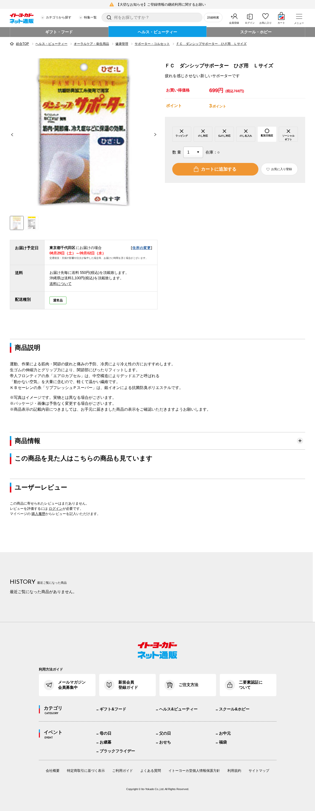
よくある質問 (150, 771)
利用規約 (234, 771)
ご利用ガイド (122, 771)
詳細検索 (213, 17)
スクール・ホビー (256, 32)
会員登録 (234, 22)
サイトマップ (259, 771)
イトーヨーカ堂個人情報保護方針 (194, 771)
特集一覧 (90, 17)
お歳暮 (105, 742)
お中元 (225, 733)
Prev (10, 134)
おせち (165, 742)
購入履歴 (38, 514)
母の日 (105, 733)
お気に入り (265, 22)
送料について (60, 284)
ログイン (250, 22)
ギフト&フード (113, 709)
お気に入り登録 (281, 169)
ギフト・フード (59, 32)
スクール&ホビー (234, 709)
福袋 (223, 742)
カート (281, 22)
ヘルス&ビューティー (178, 709)
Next (157, 134)
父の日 (165, 733)
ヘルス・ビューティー (157, 32)
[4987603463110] (31, 223)
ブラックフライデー (117, 751)
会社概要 (53, 771)
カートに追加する (218, 169)
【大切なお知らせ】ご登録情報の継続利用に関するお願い (161, 4)
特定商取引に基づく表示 (86, 771)
